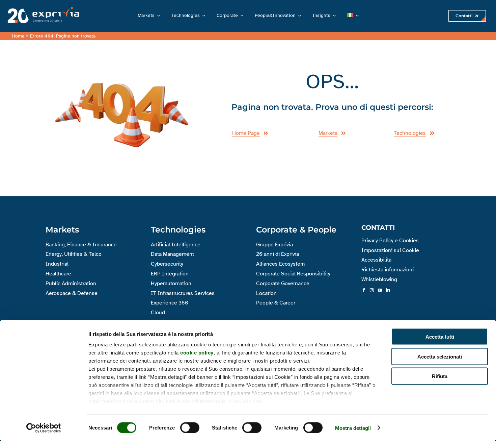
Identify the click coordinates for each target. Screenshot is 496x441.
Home (18, 36)
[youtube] (380, 290)
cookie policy (197, 353)
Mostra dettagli (353, 428)
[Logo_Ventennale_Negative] (42, 7)
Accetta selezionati (439, 356)
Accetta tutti (439, 337)
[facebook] (363, 290)
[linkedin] (388, 290)
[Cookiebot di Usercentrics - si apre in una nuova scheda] (43, 428)
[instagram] (371, 290)
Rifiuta (439, 376)
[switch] (189, 427)
